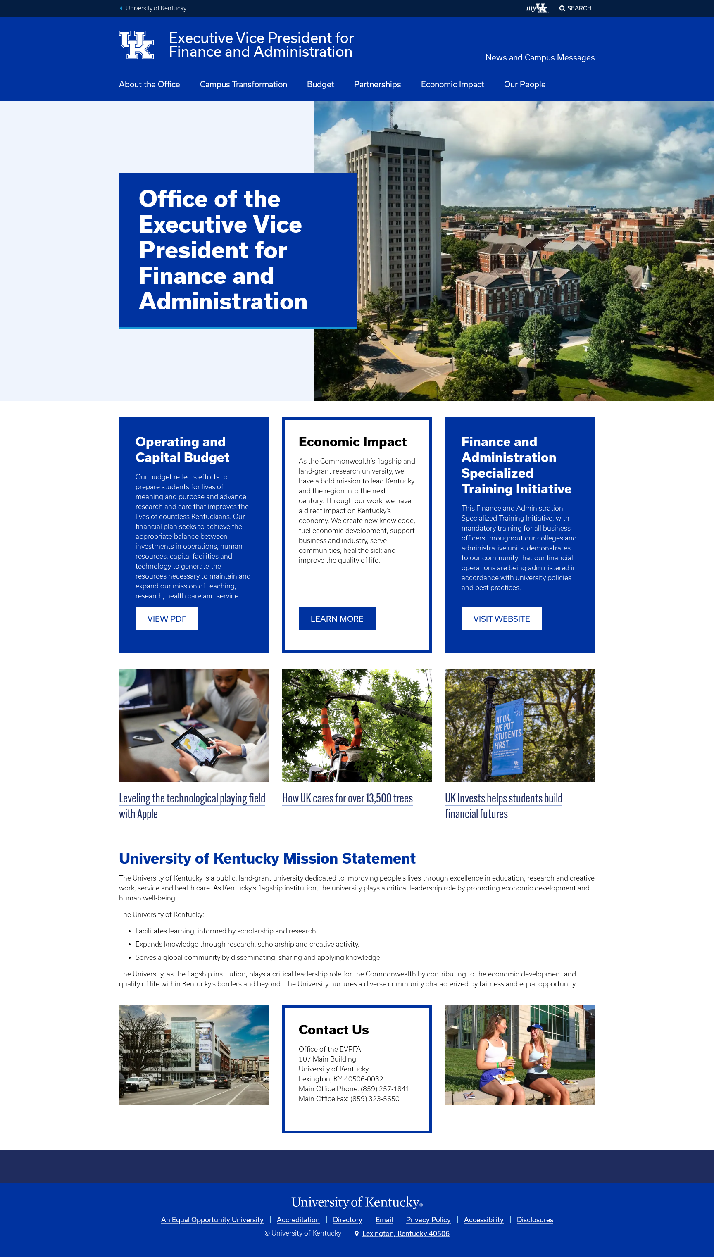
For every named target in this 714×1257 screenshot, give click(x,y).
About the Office (149, 84)
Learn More (337, 619)
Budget (320, 84)
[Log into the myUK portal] (537, 8)
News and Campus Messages (540, 57)
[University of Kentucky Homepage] (357, 1203)
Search (579, 8)
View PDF (167, 619)
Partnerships (377, 84)
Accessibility (484, 1220)
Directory (347, 1220)
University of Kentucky (156, 8)
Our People (525, 84)
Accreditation (298, 1220)
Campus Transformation (243, 84)
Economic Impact (452, 84)
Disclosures (535, 1220)
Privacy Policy (428, 1220)
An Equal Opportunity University (212, 1220)
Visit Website (502, 619)
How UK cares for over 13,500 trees (347, 799)
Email (384, 1220)
